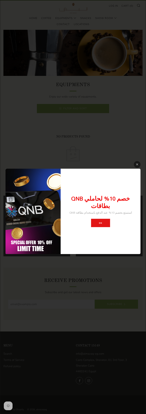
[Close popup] (137, 164)
